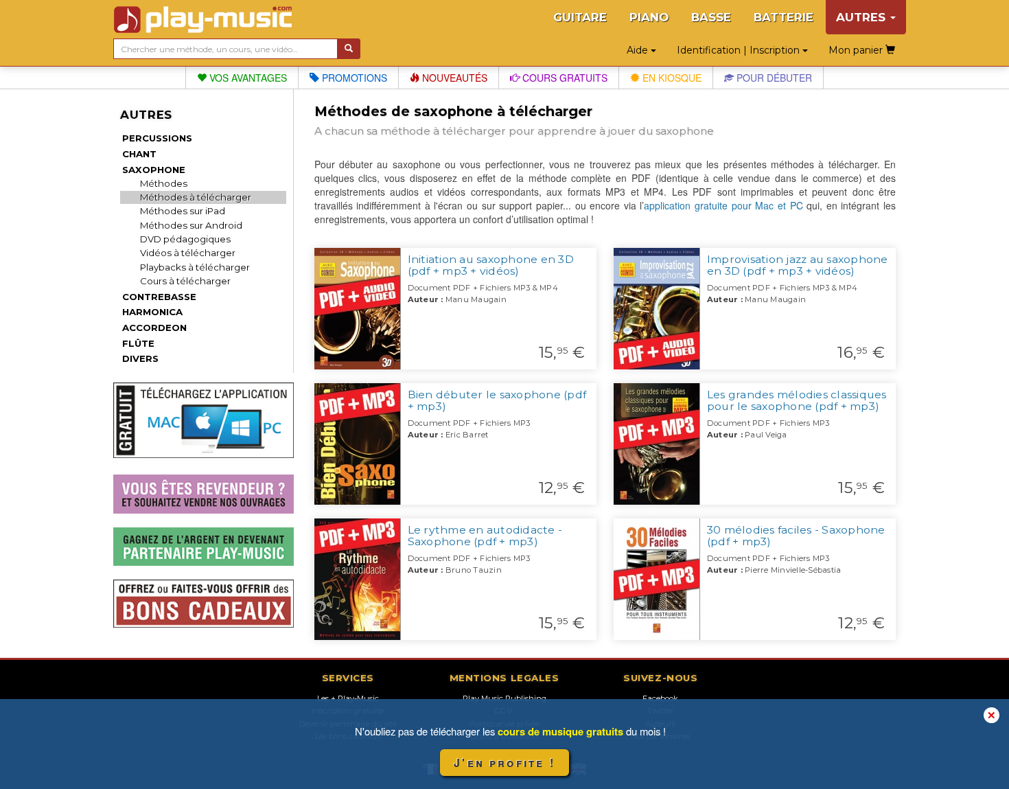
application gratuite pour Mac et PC (723, 205)
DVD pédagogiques (185, 238)
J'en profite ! (504, 762)
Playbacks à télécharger (195, 267)
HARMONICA (152, 311)
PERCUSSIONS (157, 138)
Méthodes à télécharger (195, 197)
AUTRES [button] (862, 17)
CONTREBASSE (159, 296)
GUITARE (580, 17)
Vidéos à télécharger (187, 252)
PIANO (649, 17)
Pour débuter (773, 77)
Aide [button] (639, 50)
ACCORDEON (154, 327)
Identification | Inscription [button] (739, 50)
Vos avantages (247, 77)
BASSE (711, 17)
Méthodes (163, 183)
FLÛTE (138, 343)
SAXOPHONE (153, 169)
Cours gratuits (563, 77)
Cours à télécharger (185, 280)
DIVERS (140, 358)
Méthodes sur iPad (182, 210)
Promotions (353, 77)
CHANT (139, 153)
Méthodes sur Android (191, 225)
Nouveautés (453, 77)
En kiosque (670, 77)
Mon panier (856, 50)
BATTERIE (783, 17)
